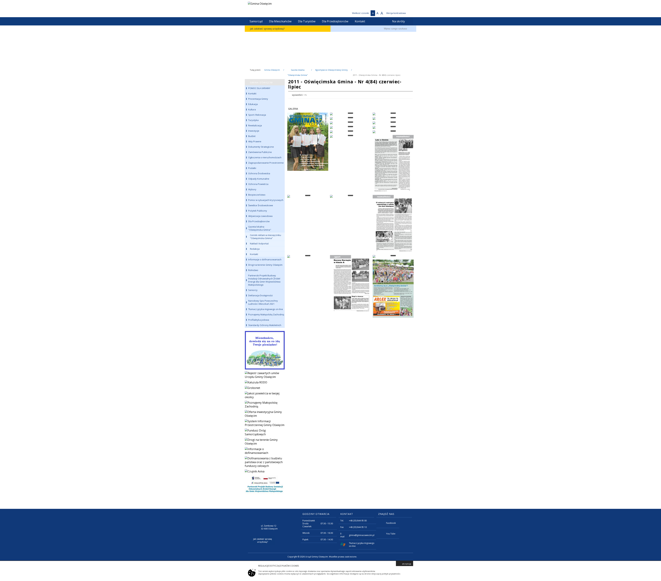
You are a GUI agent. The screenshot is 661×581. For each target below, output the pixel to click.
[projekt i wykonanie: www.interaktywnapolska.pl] (409, 557)
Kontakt (360, 21)
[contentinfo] (330, 535)
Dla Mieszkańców (280, 21)
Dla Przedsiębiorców (335, 21)
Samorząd (256, 21)
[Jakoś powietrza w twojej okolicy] (265, 395)
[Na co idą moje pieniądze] (265, 349)
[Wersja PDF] (404, 95)
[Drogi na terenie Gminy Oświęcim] (265, 441)
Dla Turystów (306, 21)
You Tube (390, 533)
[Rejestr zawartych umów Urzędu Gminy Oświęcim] (265, 375)
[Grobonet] (265, 388)
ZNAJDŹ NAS (386, 514)
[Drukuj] (399, 95)
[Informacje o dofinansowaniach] (265, 451)
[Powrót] (410, 95)
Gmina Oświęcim (272, 70)
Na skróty (398, 21)
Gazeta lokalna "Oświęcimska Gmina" (297, 71)
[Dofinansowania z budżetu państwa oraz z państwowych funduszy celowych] (265, 462)
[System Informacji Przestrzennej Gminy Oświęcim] (265, 423)
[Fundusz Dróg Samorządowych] (265, 432)
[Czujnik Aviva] (265, 471)
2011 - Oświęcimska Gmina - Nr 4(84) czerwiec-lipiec (377, 75)
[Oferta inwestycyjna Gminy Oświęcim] (265, 414)
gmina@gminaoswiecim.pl (361, 535)
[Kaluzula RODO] (265, 382)
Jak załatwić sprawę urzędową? (267, 28)
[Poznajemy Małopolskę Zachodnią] (265, 404)
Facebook (391, 523)
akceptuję (406, 563)
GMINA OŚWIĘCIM (261, 82)
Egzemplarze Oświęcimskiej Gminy (331, 70)
